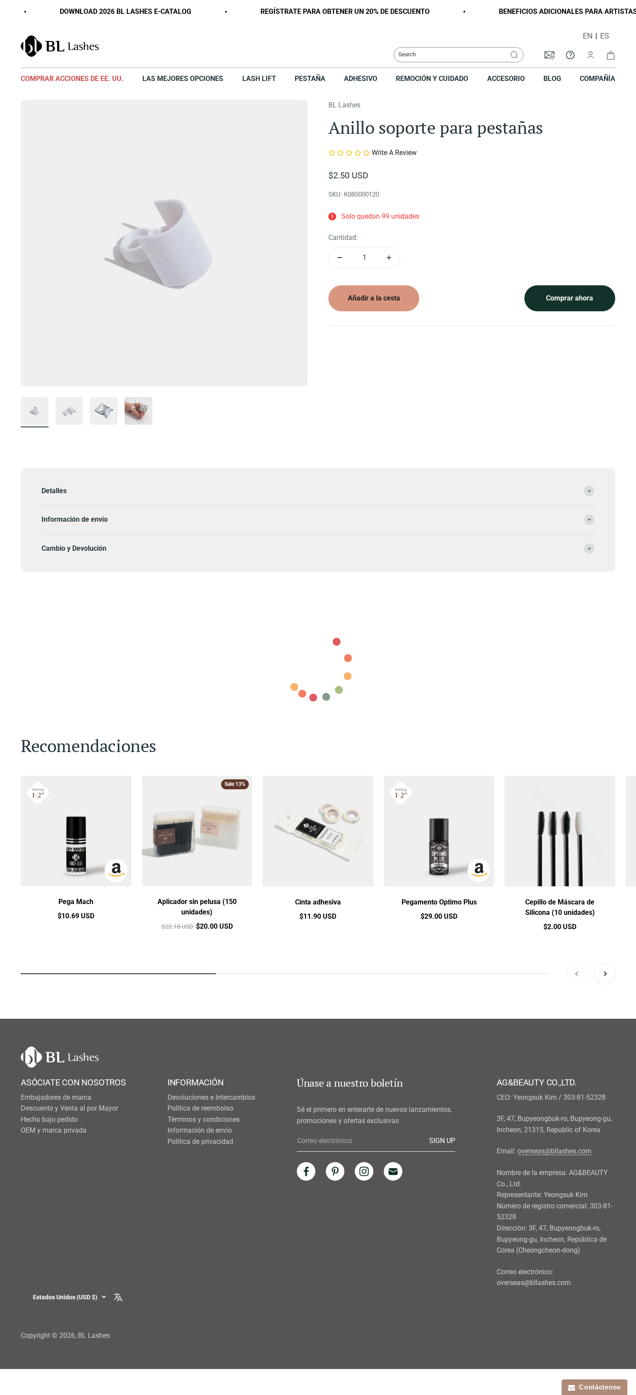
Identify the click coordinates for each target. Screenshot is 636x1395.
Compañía (597, 78)
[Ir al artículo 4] (138, 412)
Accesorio (506, 78)
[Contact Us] (570, 54)
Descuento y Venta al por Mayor (69, 1108)
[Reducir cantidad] (339, 257)
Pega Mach (75, 902)
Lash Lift (259, 78)
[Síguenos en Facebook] (306, 1171)
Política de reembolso (200, 1108)
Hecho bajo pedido (49, 1119)
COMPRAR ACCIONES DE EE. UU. (72, 78)
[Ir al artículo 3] (104, 412)
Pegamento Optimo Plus (439, 902)
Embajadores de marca (56, 1097)
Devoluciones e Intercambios (211, 1097)
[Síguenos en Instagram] (364, 1171)
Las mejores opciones (182, 78)
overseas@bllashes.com (554, 1151)
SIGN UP (442, 1140)
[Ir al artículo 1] (34, 412)
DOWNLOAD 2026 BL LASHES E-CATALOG (107, 11)
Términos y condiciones (203, 1119)
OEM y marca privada (54, 1130)
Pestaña (310, 78)
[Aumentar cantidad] (389, 257)
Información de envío (199, 1130)
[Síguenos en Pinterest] (335, 1171)
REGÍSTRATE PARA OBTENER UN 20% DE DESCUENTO (326, 11)
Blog (552, 78)
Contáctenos (598, 1387)
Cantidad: (343, 237)
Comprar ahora (569, 298)
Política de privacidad (200, 1141)
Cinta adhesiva (318, 902)
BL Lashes (344, 105)
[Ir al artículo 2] (69, 412)
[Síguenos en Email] (393, 1171)
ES (604, 36)
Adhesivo (360, 78)
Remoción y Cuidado (432, 78)
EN (588, 36)
